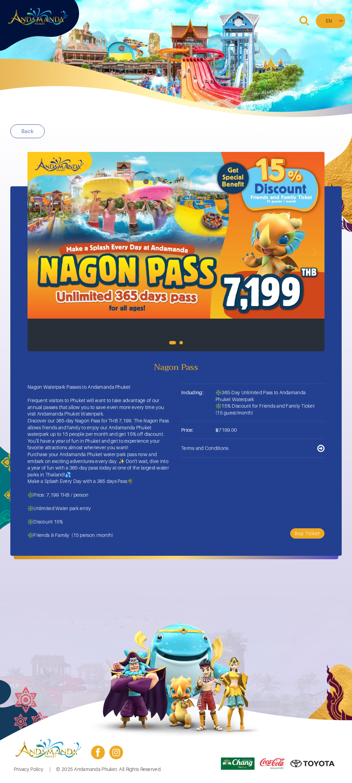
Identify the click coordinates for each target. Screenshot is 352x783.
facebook (98, 752)
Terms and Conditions (205, 448)
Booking (146, 20)
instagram (116, 752)
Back (27, 131)
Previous (37, 252)
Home (117, 20)
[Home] (38, 16)
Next (315, 252)
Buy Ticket (307, 533)
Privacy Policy (28, 769)
